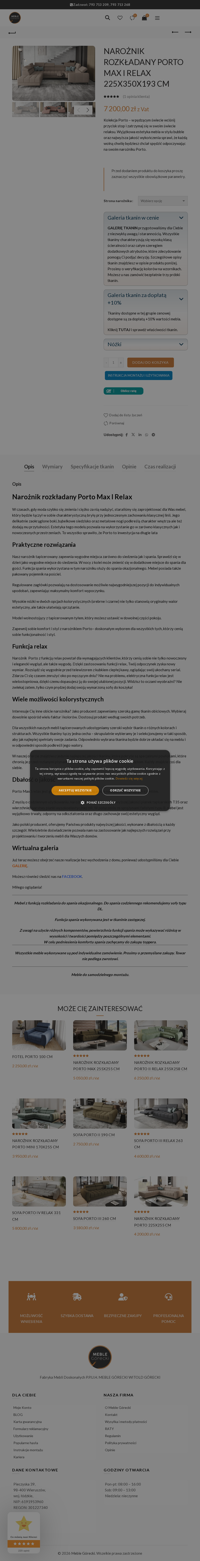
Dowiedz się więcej (129, 778)
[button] (99, 802)
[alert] (100, 780)
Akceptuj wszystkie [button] (75, 790)
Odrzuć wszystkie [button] (125, 790)
